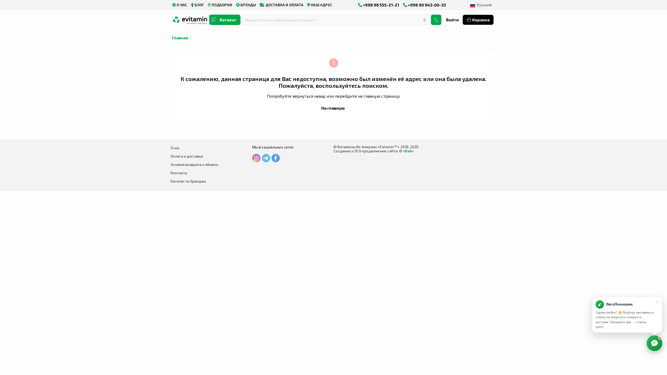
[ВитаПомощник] (654, 343)
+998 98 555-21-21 (380, 4)
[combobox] (340, 20)
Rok (408, 151)
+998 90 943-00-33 (426, 4)
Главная (180, 37)
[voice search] (424, 20)
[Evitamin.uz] (190, 22)
